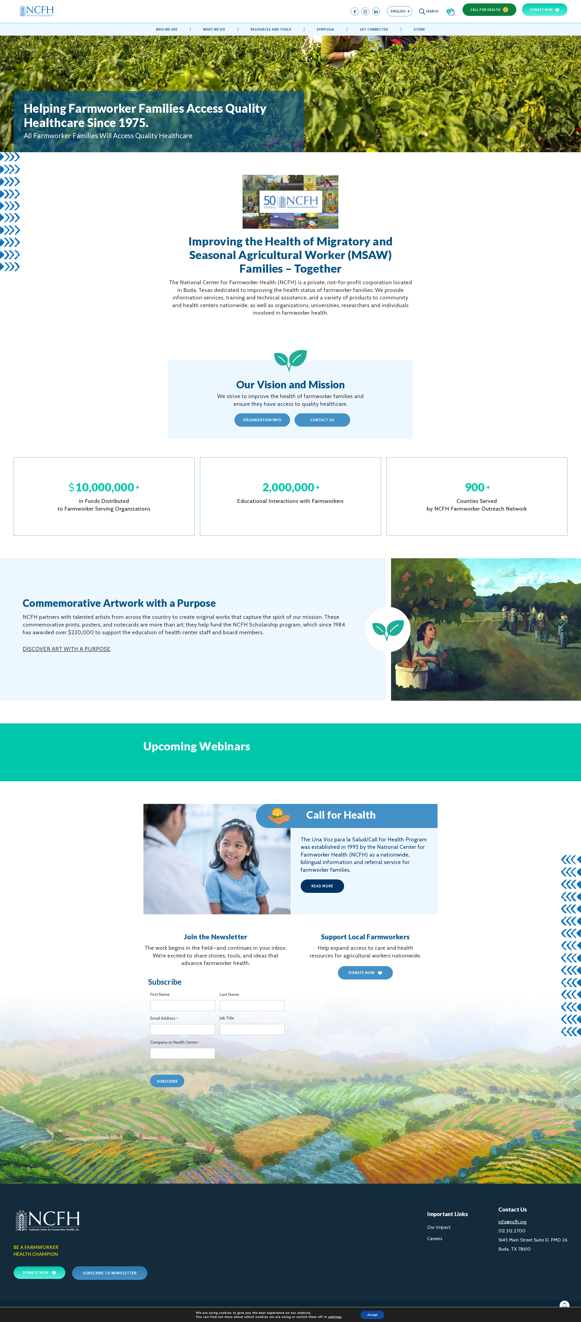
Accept (372, 1315)
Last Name (229, 994)
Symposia (325, 29)
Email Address (164, 1019)
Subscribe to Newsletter (110, 1273)
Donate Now (541, 9)
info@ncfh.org (512, 1221)
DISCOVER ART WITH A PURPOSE (67, 649)
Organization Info (262, 419)
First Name (160, 994)
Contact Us (322, 419)
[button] (399, 11)
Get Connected (374, 29)
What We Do (214, 29)
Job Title (227, 1018)
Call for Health (485, 9)
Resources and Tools (271, 29)
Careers (434, 1238)
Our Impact (439, 1227)
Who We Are (167, 29)
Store (419, 29)
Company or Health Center (174, 1043)
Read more (322, 886)
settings (335, 1317)
